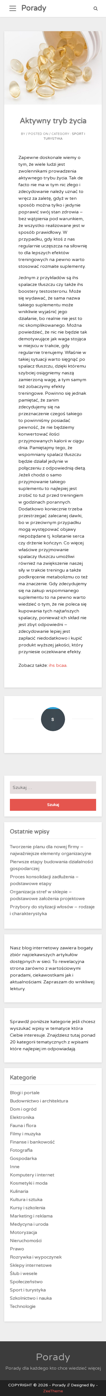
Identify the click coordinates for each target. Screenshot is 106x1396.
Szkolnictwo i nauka (31, 1298)
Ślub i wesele (23, 1273)
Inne (15, 1167)
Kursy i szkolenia (27, 1208)
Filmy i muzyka (25, 1134)
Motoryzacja (23, 1232)
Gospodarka (23, 1158)
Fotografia (21, 1150)
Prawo (17, 1249)
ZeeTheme (53, 1391)
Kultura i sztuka (26, 1199)
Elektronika (22, 1117)
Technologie (23, 1306)
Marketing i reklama (31, 1216)
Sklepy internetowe (31, 1265)
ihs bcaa (57, 665)
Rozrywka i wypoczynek (36, 1257)
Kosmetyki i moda (28, 1183)
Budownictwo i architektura (39, 1101)
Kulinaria (19, 1191)
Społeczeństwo (26, 1282)
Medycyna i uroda (29, 1224)
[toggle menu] (12, 8)
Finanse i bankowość (32, 1142)
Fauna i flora (23, 1125)
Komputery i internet (32, 1175)
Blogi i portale (25, 1093)
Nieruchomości (26, 1241)
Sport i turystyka (28, 1290)
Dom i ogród (23, 1109)
